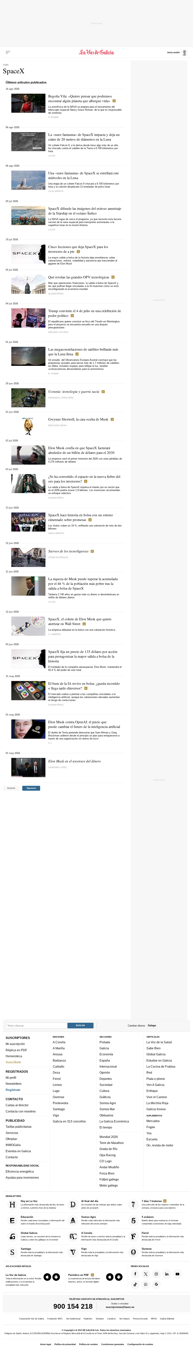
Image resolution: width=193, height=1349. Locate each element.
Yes (149, 1133)
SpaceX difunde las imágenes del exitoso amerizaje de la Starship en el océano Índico (84, 210)
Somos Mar (107, 1109)
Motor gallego (109, 1185)
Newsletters (13, 1083)
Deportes (106, 1078)
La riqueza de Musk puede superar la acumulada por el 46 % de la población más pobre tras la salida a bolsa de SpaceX (83, 583)
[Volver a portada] (96, 52)
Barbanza (59, 1060)
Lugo (56, 1090)
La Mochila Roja (157, 1103)
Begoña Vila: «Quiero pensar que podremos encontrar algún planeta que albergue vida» (80, 98)
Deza (56, 1072)
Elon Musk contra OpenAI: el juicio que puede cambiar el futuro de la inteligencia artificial (84, 724)
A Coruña (59, 1042)
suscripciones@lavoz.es (120, 1307)
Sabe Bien (153, 1048)
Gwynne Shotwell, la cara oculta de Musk (78, 419)
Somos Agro (108, 1103)
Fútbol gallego (109, 1179)
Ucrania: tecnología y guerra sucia (73, 391)
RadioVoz (88, 1319)
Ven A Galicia (155, 1084)
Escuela (151, 1139)
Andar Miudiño (109, 1167)
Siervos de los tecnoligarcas (68, 551)
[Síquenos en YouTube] (177, 1274)
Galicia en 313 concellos (69, 1121)
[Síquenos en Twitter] (145, 1274)
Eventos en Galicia (18, 1151)
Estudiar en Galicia (159, 1060)
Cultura (104, 1090)
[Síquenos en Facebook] (135, 1274)
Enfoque (152, 1090)
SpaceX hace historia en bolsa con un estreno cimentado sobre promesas (80, 517)
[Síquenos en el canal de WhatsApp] (145, 1284)
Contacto (12, 1157)
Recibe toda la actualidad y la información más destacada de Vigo (102, 1252)
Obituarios (106, 1115)
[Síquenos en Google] (156, 1284)
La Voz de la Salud (159, 1042)
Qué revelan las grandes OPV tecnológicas (78, 277)
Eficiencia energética (20, 1171)
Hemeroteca (14, 1056)
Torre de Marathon (112, 1142)
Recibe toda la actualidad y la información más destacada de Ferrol (163, 1236)
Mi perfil (11, 1077)
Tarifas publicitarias (18, 1126)
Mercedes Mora (57, 425)
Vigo (56, 1115)
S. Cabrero (54, 634)
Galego (152, 1025)
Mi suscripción (15, 1044)
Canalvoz (111, 1319)
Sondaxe (100, 1319)
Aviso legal (45, 1344)
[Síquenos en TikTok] (135, 1284)
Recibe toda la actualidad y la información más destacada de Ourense (163, 1252)
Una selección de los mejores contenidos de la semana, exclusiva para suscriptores (163, 1204)
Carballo (58, 1066)
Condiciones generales (112, 1344)
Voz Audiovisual (73, 1319)
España (105, 1060)
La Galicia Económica (114, 1121)
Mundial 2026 (109, 1136)
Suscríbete (13, 1062)
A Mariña (59, 1048)
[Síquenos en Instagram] (156, 1274)
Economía (106, 1054)
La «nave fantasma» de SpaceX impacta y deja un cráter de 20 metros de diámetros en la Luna (84, 137)
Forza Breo (107, 1173)
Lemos (57, 1084)
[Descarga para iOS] (47, 1277)
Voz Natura (124, 1319)
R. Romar (53, 117)
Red (149, 1072)
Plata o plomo (155, 1078)
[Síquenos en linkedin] (166, 1274)
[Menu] (8, 52)
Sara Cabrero (56, 533)
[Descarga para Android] (56, 1277)
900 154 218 (73, 1306)
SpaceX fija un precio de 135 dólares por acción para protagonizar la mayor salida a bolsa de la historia (82, 656)
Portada (105, 1042)
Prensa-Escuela (140, 1319)
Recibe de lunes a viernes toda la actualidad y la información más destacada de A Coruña (103, 1236)
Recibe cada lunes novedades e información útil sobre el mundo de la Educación (42, 1220)
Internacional (108, 1066)
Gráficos (105, 1097)
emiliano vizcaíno (58, 332)
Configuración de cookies (140, 1344)
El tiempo (106, 1127)
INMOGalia (13, 1145)
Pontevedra (60, 1103)
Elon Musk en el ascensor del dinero (74, 761)
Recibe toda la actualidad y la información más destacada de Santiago (42, 1252)
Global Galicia (155, 1054)
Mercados (153, 1121)
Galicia (104, 1048)
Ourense (58, 1097)
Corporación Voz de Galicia (31, 1319)
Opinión (105, 1072)
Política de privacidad (65, 1344)
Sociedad (106, 1084)
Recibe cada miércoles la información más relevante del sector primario (100, 1220)
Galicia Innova (156, 1109)
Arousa (57, 1054)
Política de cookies (88, 1344)
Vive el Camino (156, 1097)
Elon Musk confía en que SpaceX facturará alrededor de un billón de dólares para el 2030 (81, 450)
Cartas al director (17, 1105)
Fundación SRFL (55, 1319)
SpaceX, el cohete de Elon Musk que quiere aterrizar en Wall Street (79, 621)
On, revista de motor (159, 1145)
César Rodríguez (58, 557)
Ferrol (57, 1078)
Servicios (12, 1133)
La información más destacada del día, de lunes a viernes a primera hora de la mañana (42, 1204)
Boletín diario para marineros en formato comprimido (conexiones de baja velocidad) (161, 1220)
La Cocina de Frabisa (160, 1066)
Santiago (59, 1109)
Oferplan (11, 1139)
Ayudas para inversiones (22, 1177)
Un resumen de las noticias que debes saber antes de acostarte (101, 1204)
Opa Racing (108, 1155)
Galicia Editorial (167, 1319)
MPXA (154, 1319)
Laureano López (57, 767)
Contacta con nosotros (21, 1111)
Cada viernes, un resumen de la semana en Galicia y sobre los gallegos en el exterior (41, 1236)
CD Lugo (106, 1161)
